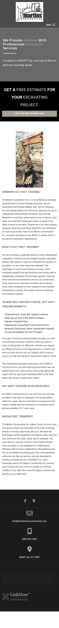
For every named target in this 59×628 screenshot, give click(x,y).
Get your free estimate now (29, 113)
